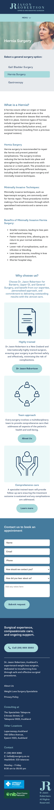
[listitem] (27, 289)
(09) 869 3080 (14, 753)
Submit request (16, 604)
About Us (9, 685)
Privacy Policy (11, 697)
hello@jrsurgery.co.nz (18, 756)
